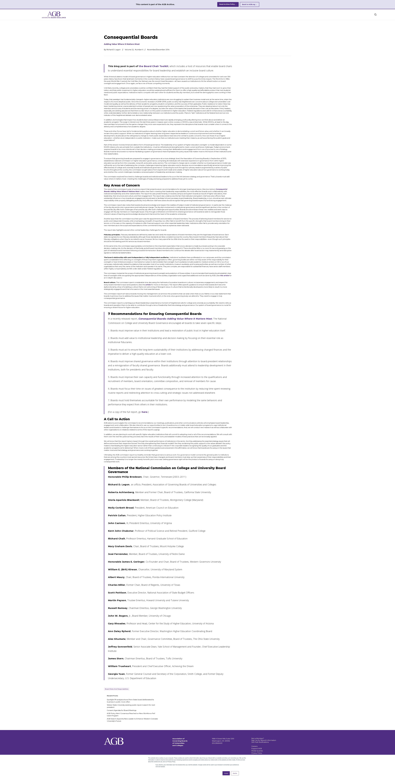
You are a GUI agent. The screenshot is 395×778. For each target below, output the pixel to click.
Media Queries (257, 751)
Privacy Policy (256, 753)
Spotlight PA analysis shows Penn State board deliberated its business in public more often (130, 701)
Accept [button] (226, 773)
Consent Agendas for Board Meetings (121, 710)
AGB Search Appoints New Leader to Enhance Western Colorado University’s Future (132, 720)
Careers (254, 746)
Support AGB (256, 748)
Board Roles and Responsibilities (116, 689)
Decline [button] (235, 773)
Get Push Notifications (260, 742)
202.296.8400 (217, 743)
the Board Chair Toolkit (153, 66)
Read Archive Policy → (228, 4)
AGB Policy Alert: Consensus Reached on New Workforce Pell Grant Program (131, 714)
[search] (375, 14)
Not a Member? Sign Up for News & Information (263, 739)
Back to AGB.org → (249, 4)
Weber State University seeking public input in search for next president (131, 706)
